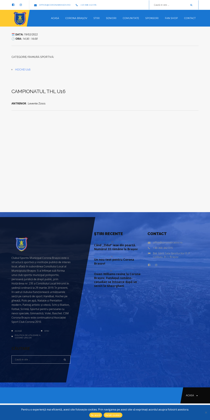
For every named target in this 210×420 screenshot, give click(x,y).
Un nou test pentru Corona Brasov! (114, 261)
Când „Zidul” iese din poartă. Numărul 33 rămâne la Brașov (116, 247)
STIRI (46, 331)
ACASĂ (18, 331)
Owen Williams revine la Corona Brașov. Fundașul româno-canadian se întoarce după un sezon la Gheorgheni (117, 280)
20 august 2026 (102, 242)
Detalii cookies (113, 415)
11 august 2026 (102, 271)
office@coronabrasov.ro (55, 5)
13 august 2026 (102, 256)
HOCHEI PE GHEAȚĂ (124, 242)
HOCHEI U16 (23, 69)
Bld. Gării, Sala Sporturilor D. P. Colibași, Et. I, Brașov (171, 255)
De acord (95, 415)
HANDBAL (118, 256)
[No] (206, 412)
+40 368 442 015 (88, 5)
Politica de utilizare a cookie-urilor (28, 336)
